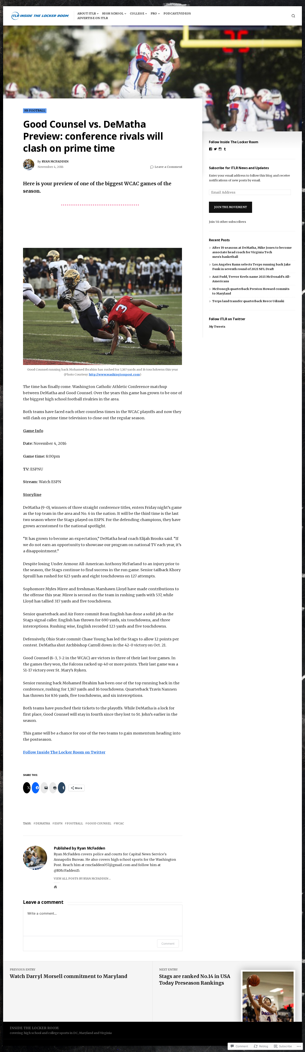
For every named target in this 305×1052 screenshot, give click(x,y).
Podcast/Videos (177, 13)
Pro (154, 13)
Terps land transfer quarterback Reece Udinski (248, 301)
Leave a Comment (168, 167)
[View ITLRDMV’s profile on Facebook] (210, 149)
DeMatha (42, 823)
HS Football (34, 110)
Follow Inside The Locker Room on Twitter (64, 752)
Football (75, 823)
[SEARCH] (293, 16)
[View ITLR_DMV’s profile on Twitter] (215, 149)
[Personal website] (55, 886)
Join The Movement (230, 207)
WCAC (120, 823)
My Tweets (217, 326)
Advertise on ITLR (92, 18)
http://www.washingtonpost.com (114, 374)
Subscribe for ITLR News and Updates (239, 168)
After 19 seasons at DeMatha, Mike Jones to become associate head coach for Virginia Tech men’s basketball (252, 252)
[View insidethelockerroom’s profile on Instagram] (220, 149)
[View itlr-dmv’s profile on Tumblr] (225, 149)
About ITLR (86, 13)
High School (112, 13)
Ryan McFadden (55, 161)
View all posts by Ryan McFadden (81, 878)
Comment (167, 943)
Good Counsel (99, 823)
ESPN (58, 823)
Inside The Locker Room (34, 1028)
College (137, 13)
